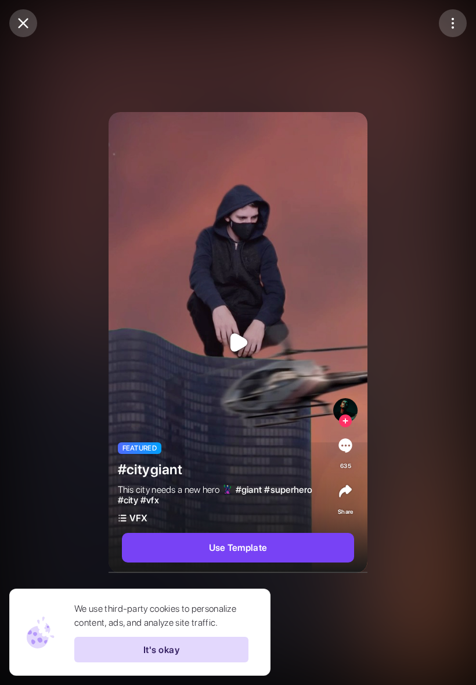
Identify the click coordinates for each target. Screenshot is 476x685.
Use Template (238, 547)
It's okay (161, 649)
